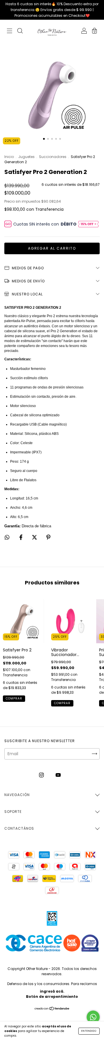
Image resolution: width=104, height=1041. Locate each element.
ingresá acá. (52, 991)
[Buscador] (20, 31)
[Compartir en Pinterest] (48, 537)
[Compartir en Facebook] (21, 537)
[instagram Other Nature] (42, 775)
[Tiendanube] (52, 1009)
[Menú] (9, 31)
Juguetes (26, 156)
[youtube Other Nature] (58, 775)
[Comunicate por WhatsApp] (93, 1017)
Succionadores (53, 156)
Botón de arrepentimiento (52, 996)
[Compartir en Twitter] (35, 537)
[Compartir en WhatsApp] (7, 538)
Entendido (88, 1031)
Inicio (9, 156)
